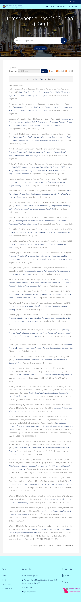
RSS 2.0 (70, 71)
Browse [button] (74, 6)
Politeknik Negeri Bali (31, 575)
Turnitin (4, 580)
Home (51, 6)
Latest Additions (7, 588)
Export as (12, 71)
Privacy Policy (6, 584)
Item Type (39, 79)
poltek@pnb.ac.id (30, 592)
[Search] (64, 40)
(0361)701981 (28, 587)
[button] (44, 71)
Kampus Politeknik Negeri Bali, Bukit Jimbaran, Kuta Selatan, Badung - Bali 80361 (39, 581)
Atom (52, 71)
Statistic (62, 6)
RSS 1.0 (61, 71)
